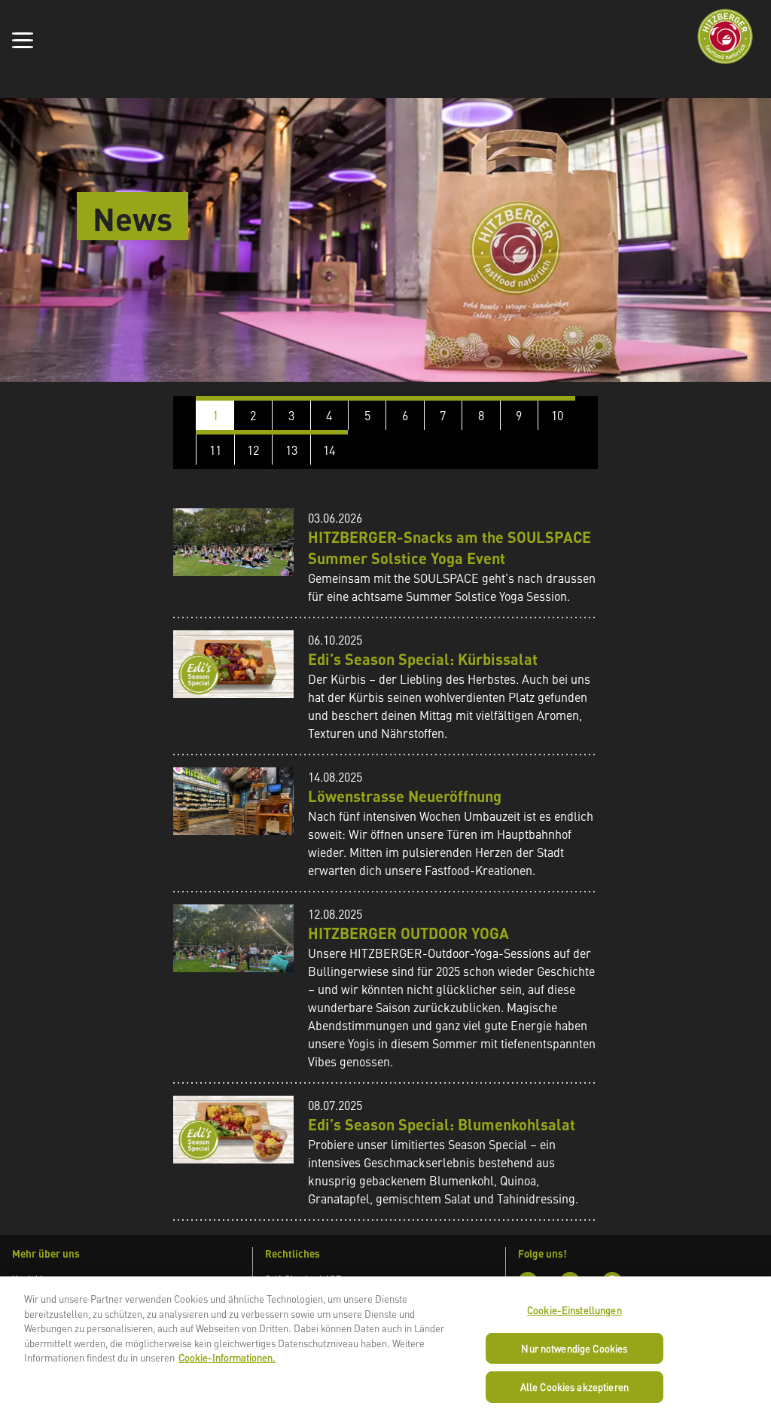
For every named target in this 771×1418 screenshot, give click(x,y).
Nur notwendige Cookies (574, 1348)
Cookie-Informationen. (227, 1357)
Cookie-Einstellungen (574, 1310)
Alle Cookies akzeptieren (574, 1387)
